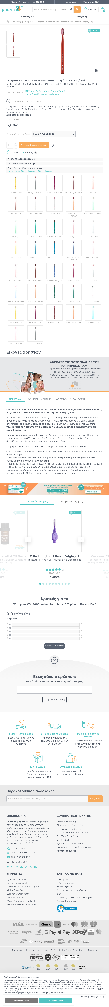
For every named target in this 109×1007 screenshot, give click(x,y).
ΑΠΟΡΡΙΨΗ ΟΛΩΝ (21, 1001)
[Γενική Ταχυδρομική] (35, 941)
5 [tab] (53, 583)
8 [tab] (62, 583)
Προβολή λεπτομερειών (91, 997)
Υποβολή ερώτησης (54, 700)
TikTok (17, 867)
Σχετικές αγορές (37, 501)
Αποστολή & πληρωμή (70, 399)
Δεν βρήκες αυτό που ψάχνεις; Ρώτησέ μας (54, 681)
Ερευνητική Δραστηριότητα (71, 890)
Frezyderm (17, 950)
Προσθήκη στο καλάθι (35, 145)
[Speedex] (49, 941)
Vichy (83, 950)
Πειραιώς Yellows (15, 898)
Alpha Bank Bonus (16, 890)
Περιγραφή (16, 399)
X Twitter (31, 867)
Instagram (12, 867)
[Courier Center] (73, 941)
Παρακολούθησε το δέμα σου (72, 833)
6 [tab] (56, 583)
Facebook (8, 867)
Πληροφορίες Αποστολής (70, 825)
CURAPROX (58, 451)
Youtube (22, 867)
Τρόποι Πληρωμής (66, 822)
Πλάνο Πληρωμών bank (21, 901)
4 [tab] (50, 583)
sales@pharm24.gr (21, 857)
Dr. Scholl (55, 950)
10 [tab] (69, 583)
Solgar (45, 950)
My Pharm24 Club (16, 879)
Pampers (92, 950)
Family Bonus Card (16, 883)
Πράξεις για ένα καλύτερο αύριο (74, 898)
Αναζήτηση (95, 799)
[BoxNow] (61, 941)
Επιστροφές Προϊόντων (68, 829)
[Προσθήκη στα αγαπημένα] (52, 145)
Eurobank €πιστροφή (17, 894)
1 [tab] (40, 583)
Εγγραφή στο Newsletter (69, 843)
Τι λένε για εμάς (65, 883)
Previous (28, 539)
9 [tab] (65, 583)
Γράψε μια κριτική (54, 646)
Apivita (36, 950)
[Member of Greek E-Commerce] (37, 957)
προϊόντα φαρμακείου (35, 831)
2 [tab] (43, 583)
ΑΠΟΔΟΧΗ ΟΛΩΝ (56, 1001)
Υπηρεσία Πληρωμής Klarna (21, 905)
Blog (59, 894)
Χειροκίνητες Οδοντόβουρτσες (22, 171)
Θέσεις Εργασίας (65, 887)
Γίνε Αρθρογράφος (66, 901)
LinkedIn (36, 867)
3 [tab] (46, 583)
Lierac (28, 950)
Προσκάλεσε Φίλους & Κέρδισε (23, 887)
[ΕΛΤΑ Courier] (23, 941)
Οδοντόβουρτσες (45, 171)
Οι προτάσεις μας (71, 501)
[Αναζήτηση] (77, 9)
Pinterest (26, 867)
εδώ (63, 993)
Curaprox (11, 410)
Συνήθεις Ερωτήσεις (67, 836)
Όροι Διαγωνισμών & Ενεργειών (73, 847)
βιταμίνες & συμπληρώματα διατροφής (27, 834)
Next (81, 539)
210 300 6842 (18, 849)
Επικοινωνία (62, 840)
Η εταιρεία (62, 879)
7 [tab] (59, 583)
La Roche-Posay (70, 950)
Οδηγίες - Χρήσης (39, 399)
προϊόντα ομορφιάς (16, 837)
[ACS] (86, 941)
